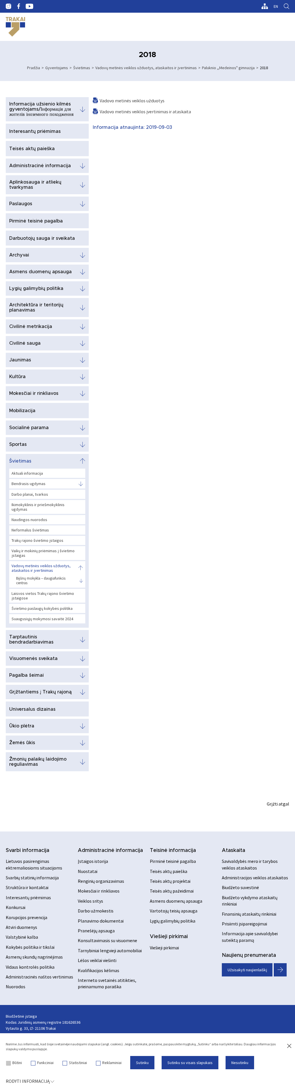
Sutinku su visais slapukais (190, 1062)
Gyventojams (56, 67)
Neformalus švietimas (30, 530)
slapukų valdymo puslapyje (26, 1049)
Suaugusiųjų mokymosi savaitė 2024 (42, 618)
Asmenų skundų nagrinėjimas (34, 957)
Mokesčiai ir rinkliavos (33, 393)
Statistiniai (78, 1062)
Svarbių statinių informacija (32, 877)
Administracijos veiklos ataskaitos (255, 877)
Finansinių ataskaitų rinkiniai (249, 914)
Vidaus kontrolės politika (30, 967)
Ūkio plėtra (21, 726)
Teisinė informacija (173, 850)
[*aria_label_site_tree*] (264, 6)
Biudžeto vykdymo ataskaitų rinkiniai (249, 901)
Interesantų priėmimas (35, 131)
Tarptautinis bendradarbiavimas (31, 639)
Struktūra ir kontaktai (27, 887)
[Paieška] (286, 6)
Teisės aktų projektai (170, 881)
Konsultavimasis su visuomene (107, 940)
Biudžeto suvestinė (240, 887)
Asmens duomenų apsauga (40, 271)
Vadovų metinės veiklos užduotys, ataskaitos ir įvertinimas (146, 67)
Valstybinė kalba (22, 937)
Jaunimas (20, 360)
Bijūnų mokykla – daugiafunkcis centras (40, 580)
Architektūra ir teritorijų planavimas (36, 307)
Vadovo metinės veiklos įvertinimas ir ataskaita (145, 111)
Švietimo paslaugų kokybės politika (42, 608)
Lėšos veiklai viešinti (97, 960)
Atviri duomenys (21, 927)
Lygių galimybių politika (36, 288)
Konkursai (15, 907)
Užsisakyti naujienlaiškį (247, 969)
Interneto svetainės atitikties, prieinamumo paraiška (107, 983)
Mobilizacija (22, 410)
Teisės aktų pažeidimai (172, 891)
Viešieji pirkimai (169, 936)
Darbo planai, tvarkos (30, 494)
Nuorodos (15, 986)
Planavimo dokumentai (101, 921)
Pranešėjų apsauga (96, 931)
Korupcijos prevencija (26, 917)
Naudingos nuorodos (29, 519)
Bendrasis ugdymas (29, 483)
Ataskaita (233, 850)
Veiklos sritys (90, 901)
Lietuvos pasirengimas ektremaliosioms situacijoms (34, 864)
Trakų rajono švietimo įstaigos (37, 540)
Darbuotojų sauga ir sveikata (42, 238)
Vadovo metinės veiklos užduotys (132, 100)
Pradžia (33, 67)
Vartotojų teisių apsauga (173, 911)
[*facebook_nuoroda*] (18, 6)
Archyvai (19, 255)
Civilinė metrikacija (30, 326)
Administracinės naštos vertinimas (39, 977)
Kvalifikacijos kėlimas (98, 970)
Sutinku (142, 1062)
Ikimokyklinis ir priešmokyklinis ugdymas (38, 507)
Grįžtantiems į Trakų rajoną (40, 692)
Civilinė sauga (25, 343)
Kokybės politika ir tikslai (30, 947)
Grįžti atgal (278, 804)
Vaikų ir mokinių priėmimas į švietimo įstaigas (43, 553)
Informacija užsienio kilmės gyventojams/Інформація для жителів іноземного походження (41, 109)
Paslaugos (20, 203)
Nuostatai (87, 871)
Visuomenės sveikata (33, 658)
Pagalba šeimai (26, 675)
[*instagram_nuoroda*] (8, 6)
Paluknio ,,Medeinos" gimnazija (228, 67)
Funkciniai (45, 1062)
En (276, 6)
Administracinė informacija (40, 165)
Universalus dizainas (32, 709)
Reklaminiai (112, 1062)
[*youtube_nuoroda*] (29, 6)
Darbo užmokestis (96, 911)
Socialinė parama (29, 427)
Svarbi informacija (27, 850)
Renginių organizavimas (101, 881)
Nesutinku (239, 1062)
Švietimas (81, 67)
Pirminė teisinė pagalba (36, 221)
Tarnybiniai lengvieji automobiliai (110, 950)
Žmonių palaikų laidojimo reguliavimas (38, 762)
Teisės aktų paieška (32, 148)
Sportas (18, 444)
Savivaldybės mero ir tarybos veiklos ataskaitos (250, 864)
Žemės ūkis (22, 742)
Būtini (17, 1062)
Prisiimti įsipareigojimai (244, 924)
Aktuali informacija (27, 473)
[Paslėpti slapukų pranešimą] (289, 1046)
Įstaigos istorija (93, 861)
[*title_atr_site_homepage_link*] (15, 27)
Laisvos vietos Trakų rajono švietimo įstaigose (43, 595)
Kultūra (17, 376)
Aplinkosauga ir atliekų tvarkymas (35, 185)
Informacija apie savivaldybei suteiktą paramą (250, 937)
